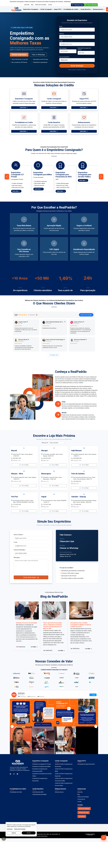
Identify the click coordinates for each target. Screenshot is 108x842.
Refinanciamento (98, 9)
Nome (60, 26)
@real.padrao (21, 694)
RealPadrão (21, 693)
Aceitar (29, 833)
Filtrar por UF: (45, 442)
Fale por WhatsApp (92, 4)
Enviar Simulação (77, 66)
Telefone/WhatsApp (20, 550)
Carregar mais (54, 355)
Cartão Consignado (46, 9)
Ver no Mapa (25, 465)
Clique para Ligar (78, 4)
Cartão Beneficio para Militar (39, 794)
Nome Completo (19, 534)
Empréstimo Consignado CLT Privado (41, 764)
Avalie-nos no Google (86, 315)
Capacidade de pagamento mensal (84, 48)
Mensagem (17, 557)
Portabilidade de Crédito (71, 9)
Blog (32, 4)
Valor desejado (63, 48)
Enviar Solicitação (29, 577)
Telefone (61, 33)
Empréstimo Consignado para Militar (41, 766)
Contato (50, 4)
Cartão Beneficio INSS (37, 792)
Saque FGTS (58, 9)
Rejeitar (14, 833)
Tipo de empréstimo (64, 57)
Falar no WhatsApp (38, 55)
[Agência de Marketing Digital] (90, 834)
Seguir (93, 694)
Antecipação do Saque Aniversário (86, 764)
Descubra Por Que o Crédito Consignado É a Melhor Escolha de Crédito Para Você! (80, 624)
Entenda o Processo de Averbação (26, 623)
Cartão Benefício (85, 9)
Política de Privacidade (40, 4)
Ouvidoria (82, 816)
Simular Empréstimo (19, 55)
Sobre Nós (26, 4)
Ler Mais (33, 646)
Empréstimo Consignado (30, 9)
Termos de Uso (81, 799)
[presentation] (7, 176)
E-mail (60, 41)
